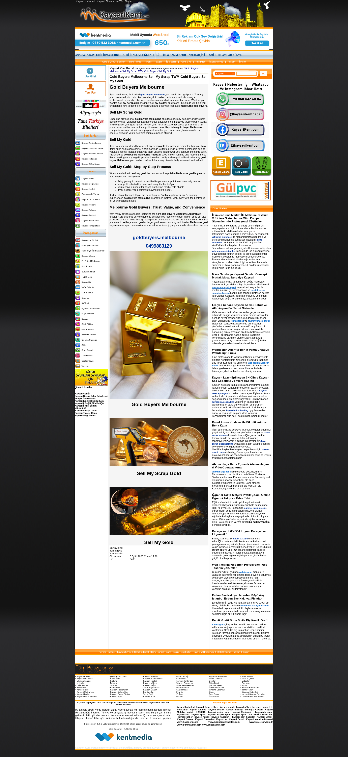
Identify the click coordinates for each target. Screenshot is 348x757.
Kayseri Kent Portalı (122, 68)
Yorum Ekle (116, 550)
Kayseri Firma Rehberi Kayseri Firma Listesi (160, 68)
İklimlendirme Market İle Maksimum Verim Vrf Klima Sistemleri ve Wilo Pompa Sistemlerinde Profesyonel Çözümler (240, 218)
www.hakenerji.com (187, 722)
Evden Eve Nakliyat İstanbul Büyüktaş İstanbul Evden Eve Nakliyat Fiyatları (238, 597)
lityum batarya (240, 538)
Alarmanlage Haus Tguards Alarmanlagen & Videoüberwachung (240, 466)
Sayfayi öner (116, 547)
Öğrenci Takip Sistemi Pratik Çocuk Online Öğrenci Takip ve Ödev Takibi (241, 496)
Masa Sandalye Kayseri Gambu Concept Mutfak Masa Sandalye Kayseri (239, 276)
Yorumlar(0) (116, 553)
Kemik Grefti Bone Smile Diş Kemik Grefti (240, 620)
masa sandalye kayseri (224, 287)
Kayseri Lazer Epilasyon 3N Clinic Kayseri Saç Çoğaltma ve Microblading (240, 379)
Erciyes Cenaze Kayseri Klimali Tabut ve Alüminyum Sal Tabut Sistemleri (239, 306)
